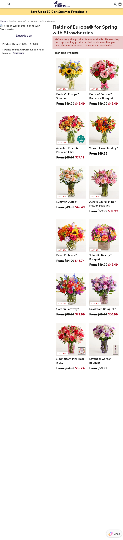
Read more (18, 53)
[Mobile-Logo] (61, 4)
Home (3, 21)
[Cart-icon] (120, 4)
